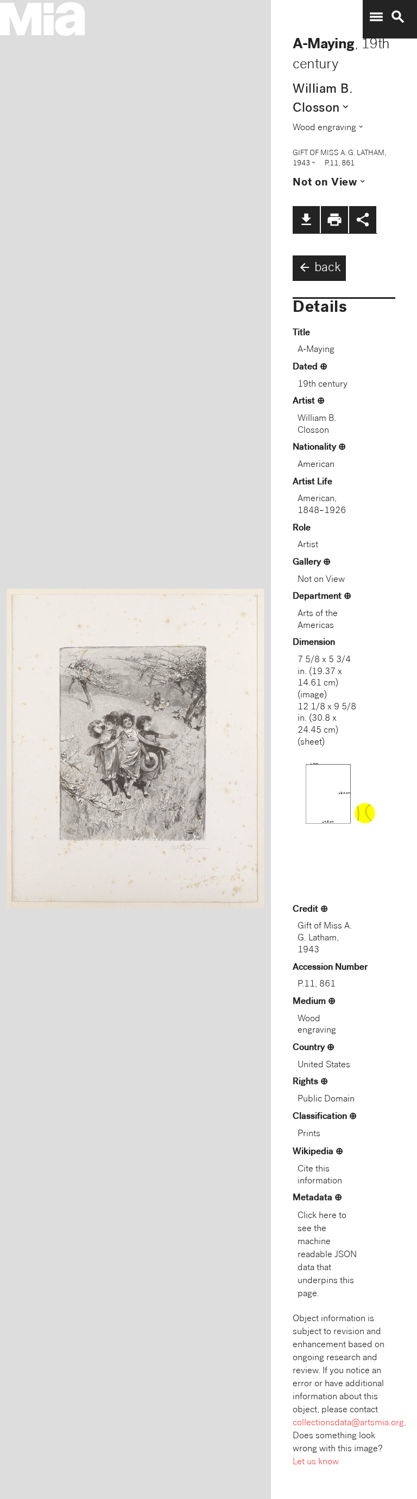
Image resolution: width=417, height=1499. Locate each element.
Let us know (316, 1462)
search (398, 17)
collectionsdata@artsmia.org (348, 1423)
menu (376, 17)
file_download (306, 220)
